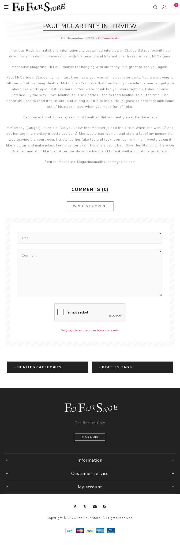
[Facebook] (75, 507)
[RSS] (105, 507)
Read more (90, 437)
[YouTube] (95, 507)
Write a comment (90, 206)
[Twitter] (85, 507)
